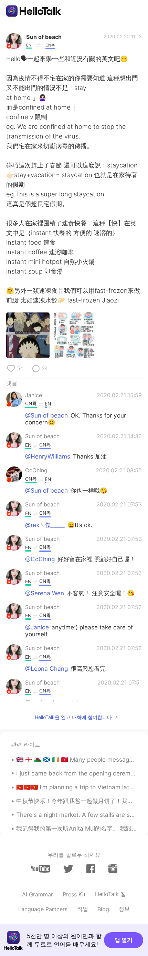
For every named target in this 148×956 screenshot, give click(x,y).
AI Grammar (37, 894)
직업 (82, 908)
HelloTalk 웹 (110, 894)
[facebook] (90, 868)
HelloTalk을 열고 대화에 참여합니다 (73, 717)
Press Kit (74, 894)
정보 (124, 908)
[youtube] (40, 869)
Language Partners (42, 909)
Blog (103, 909)
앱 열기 (124, 939)
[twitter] (68, 869)
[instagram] (112, 868)
